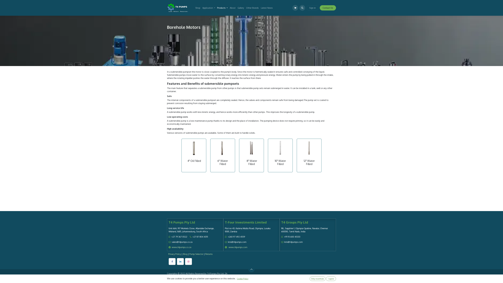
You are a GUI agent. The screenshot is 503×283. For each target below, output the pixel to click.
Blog (185, 254)
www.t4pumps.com (238, 247)
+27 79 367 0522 (179, 236)
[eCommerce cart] (295, 8)
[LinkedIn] (180, 261)
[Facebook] (172, 261)
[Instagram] (188, 261)
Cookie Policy (242, 279)
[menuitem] (197, 7)
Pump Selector (196, 254)
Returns (209, 254)
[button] (302, 8)
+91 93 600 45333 (292, 236)
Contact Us (328, 8)
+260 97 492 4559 (236, 236)
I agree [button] (331, 279)
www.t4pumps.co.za (181, 247)
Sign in (312, 8)
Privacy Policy (174, 254)
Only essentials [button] (317, 279)
